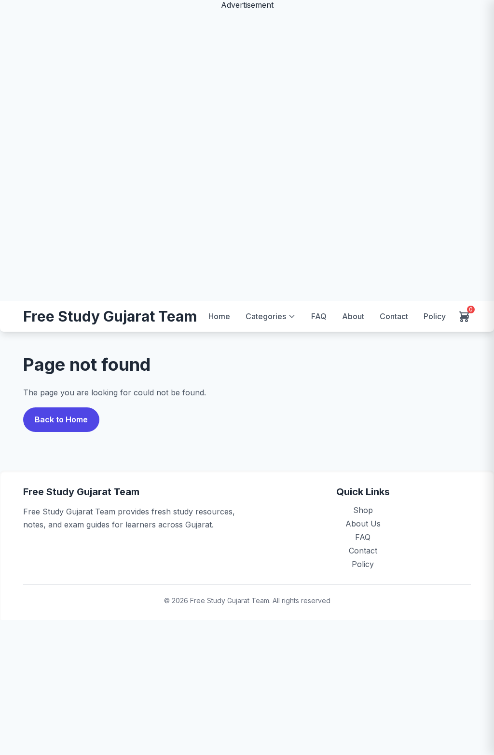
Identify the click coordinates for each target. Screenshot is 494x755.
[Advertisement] (247, 154)
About (353, 316)
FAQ (319, 316)
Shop (363, 510)
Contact (394, 316)
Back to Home (61, 419)
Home (219, 316)
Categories (266, 316)
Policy (435, 316)
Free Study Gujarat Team (110, 316)
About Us (363, 523)
